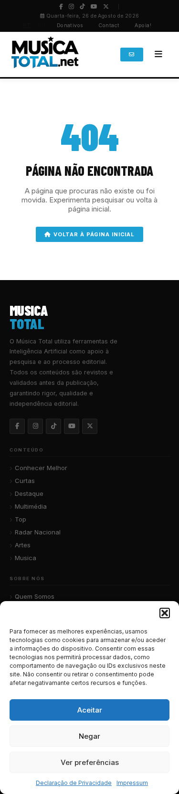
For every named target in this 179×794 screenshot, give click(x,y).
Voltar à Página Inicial (94, 234)
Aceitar (89, 709)
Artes (23, 545)
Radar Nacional (38, 532)
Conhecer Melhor (41, 468)
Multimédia (31, 506)
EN (42, 25)
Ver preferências (90, 762)
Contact (108, 25)
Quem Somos (34, 596)
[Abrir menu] (158, 54)
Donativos (70, 25)
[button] (164, 613)
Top (20, 519)
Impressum (132, 782)
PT (27, 25)
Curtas (25, 480)
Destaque (29, 493)
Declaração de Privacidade (74, 782)
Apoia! (143, 25)
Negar (89, 736)
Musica (25, 558)
